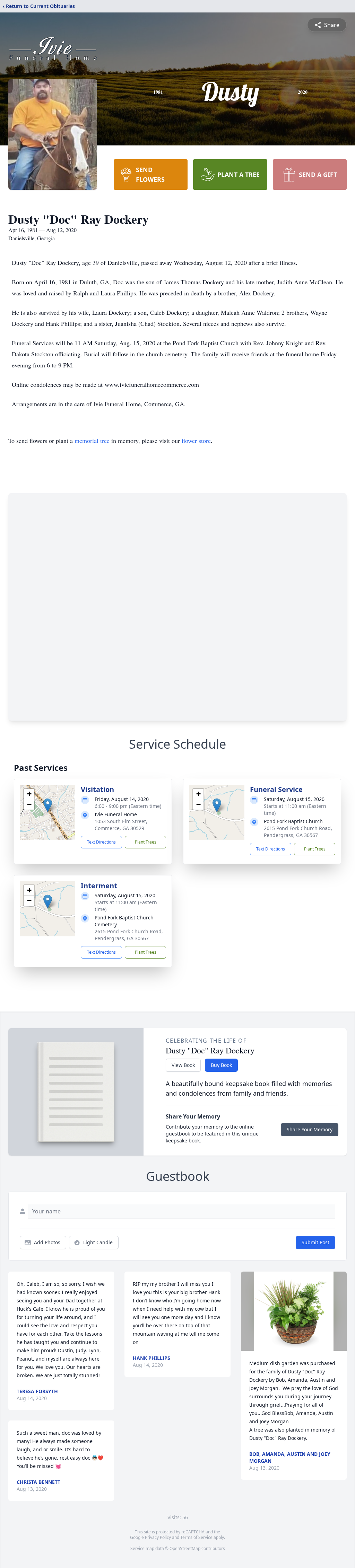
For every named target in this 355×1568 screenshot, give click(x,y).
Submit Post (315, 1242)
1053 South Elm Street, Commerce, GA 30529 (121, 824)
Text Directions (101, 842)
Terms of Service (196, 1537)
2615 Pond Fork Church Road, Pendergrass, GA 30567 (298, 831)
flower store (196, 440)
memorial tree (92, 440)
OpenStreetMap (185, 1548)
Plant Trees (145, 842)
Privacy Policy (158, 1537)
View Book (183, 1065)
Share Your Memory (309, 1129)
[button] (47, 805)
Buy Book (221, 1065)
